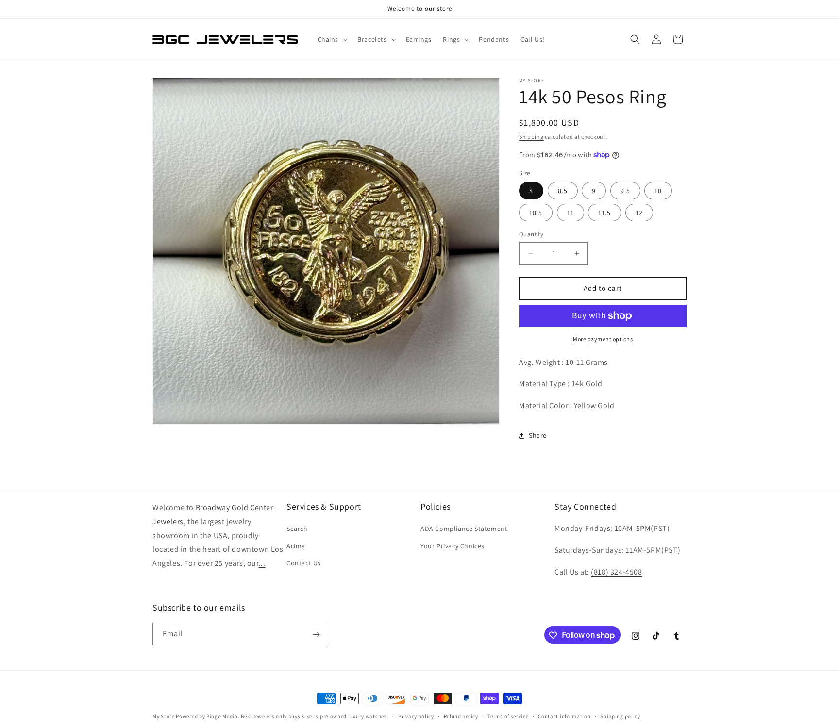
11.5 (604, 212)
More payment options (603, 339)
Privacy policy (416, 715)
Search (297, 529)
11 (570, 212)
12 (639, 212)
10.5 (535, 212)
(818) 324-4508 (616, 572)
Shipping (531, 136)
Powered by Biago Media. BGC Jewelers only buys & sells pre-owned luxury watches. (282, 716)
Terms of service (507, 715)
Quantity (531, 234)
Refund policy (461, 715)
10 (658, 190)
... (262, 564)
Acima (295, 546)
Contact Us (303, 563)
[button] (332, 39)
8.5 (563, 190)
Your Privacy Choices (452, 546)
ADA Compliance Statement (463, 529)
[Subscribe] (316, 634)
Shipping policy (620, 715)
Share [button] (538, 435)
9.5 (625, 190)
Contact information (564, 715)
